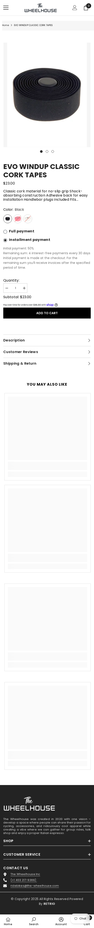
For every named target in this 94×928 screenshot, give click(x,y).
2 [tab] (47, 151)
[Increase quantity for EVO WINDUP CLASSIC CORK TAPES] (24, 288)
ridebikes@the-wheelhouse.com (34, 886)
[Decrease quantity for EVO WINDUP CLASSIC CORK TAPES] (6, 288)
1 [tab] (41, 151)
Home (5, 25)
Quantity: (11, 280)
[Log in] (74, 7)
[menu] (6, 7)
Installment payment (29, 239)
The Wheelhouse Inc (25, 874)
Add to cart (47, 313)
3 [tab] (52, 151)
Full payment (21, 231)
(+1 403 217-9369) (23, 880)
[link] (47, 466)
